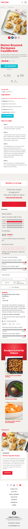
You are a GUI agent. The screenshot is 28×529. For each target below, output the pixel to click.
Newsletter (14, 497)
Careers (14, 505)
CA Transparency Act (14, 525)
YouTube (20, 485)
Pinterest (9, 37)
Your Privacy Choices (14, 523)
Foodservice (14, 502)
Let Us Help (14, 491)
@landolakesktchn (14, 198)
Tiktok (14, 485)
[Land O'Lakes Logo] (5, 2)
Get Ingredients (10, 66)
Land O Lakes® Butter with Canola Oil (15, 98)
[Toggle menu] (26, 2)
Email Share (15, 37)
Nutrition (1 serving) (13, 183)
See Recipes (7, 472)
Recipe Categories (14, 494)
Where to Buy (14, 489)
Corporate (14, 499)
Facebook (12, 37)
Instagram (11, 485)
